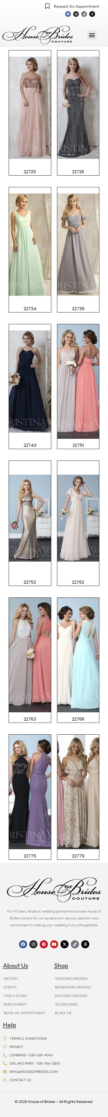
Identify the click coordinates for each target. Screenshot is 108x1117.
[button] (91, 35)
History (11, 978)
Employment (15, 1004)
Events (10, 987)
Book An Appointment (24, 1013)
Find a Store (15, 996)
